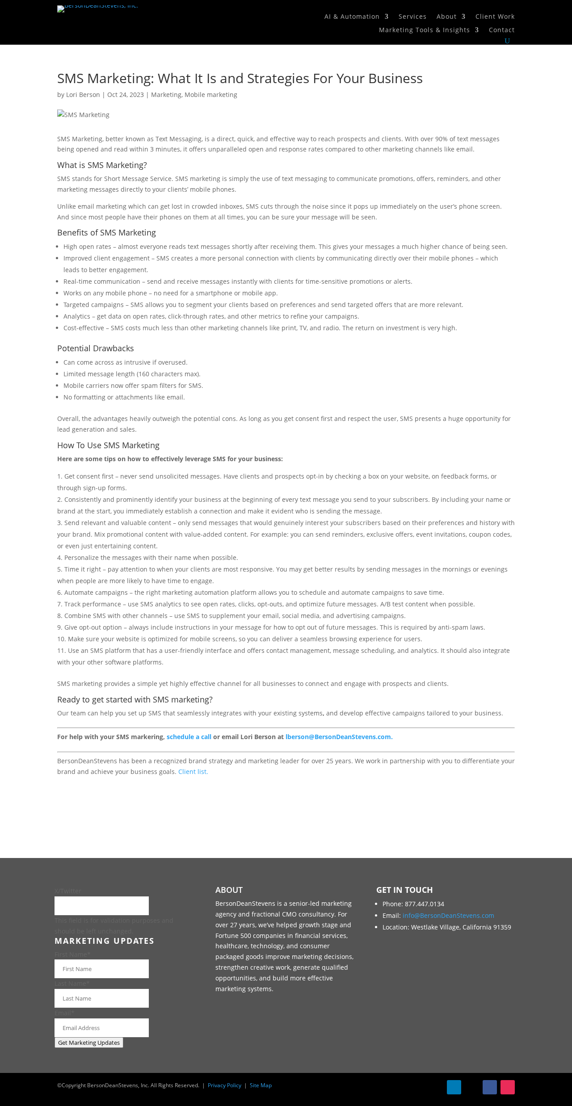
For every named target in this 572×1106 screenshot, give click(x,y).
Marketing (166, 94)
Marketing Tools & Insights (424, 30)
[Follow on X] (472, 1087)
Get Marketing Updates (89, 1043)
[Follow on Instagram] (507, 1087)
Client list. (193, 771)
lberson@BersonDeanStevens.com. (339, 736)
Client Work (495, 17)
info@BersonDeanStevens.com (448, 915)
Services (413, 17)
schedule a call (189, 736)
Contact (502, 30)
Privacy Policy (224, 1085)
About (447, 17)
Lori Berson (83, 94)
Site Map (261, 1085)
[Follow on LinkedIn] (454, 1087)
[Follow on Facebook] (490, 1087)
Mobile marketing (211, 94)
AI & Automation (352, 17)
